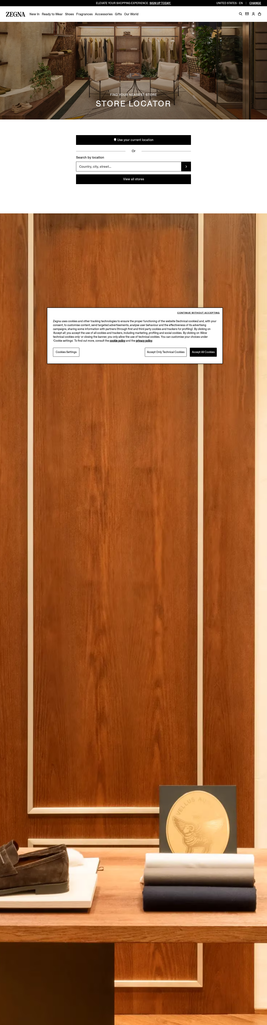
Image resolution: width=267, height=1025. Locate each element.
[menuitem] (34, 14)
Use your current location (134, 140)
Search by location (90, 157)
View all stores (133, 179)
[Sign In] (253, 14)
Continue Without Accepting (198, 312)
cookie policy (117, 341)
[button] (240, 13)
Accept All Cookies (203, 352)
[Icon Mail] (247, 13)
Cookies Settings (66, 352)
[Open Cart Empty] (259, 13)
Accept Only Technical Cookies (166, 352)
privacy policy (144, 341)
